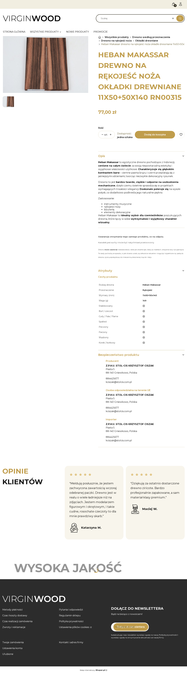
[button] (180, 18)
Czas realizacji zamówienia (17, 621)
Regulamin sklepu (70, 615)
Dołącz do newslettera (131, 627)
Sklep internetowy (92, 670)
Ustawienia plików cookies (74, 627)
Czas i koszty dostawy (14, 615)
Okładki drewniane (146, 40)
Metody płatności (12, 609)
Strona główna (99, 37)
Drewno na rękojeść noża (116, 40)
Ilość (101, 128)
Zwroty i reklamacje (13, 627)
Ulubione (7, 654)
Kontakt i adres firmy (71, 642)
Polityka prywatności (71, 621)
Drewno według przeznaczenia (151, 37)
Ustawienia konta (12, 648)
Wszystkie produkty (117, 37)
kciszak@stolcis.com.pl (119, 382)
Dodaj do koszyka (155, 134)
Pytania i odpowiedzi (71, 609)
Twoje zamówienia (13, 642)
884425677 (112, 378)
